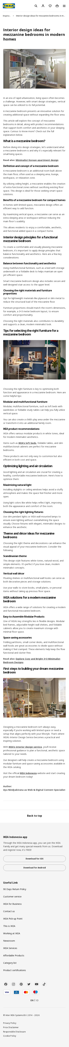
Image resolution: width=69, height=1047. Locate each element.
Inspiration (8, 15)
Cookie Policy (9, 1036)
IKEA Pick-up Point (12, 918)
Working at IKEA (11, 933)
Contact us (9, 911)
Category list (10, 962)
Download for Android (34, 867)
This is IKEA (9, 925)
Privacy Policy (9, 1023)
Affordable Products (13, 955)
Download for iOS (34, 858)
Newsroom (9, 940)
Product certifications (14, 970)
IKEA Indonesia (28, 773)
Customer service (12, 896)
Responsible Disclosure (14, 1031)
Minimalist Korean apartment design (37, 160)
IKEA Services (10, 948)
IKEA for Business (12, 903)
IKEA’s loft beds (27, 443)
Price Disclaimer (11, 1027)
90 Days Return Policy (14, 889)
